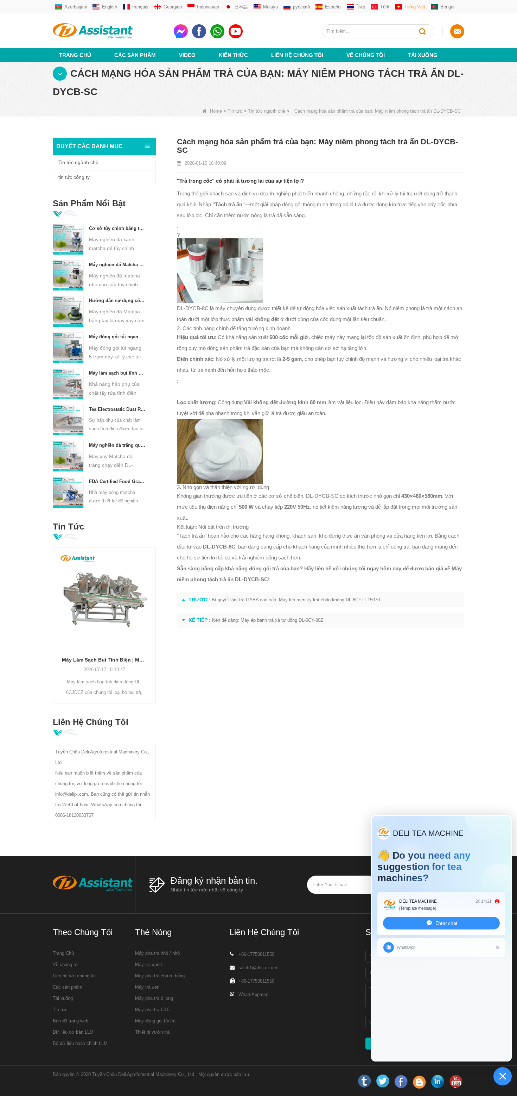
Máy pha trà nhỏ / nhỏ (157, 953)
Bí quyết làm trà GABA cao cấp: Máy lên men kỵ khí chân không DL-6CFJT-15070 (296, 599)
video (187, 55)
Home (216, 111)
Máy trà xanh (148, 964)
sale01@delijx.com (257, 967)
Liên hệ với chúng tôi (74, 975)
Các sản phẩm (135, 55)
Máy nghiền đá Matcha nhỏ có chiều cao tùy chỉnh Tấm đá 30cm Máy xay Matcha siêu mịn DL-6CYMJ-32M (117, 264)
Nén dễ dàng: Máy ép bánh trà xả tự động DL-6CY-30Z (267, 620)
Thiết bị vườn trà (152, 1032)
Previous (56, 614)
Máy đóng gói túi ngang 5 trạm (117, 336)
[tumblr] (364, 1082)
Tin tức (235, 111)
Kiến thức (233, 55)
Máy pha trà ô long (154, 998)
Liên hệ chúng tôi (297, 55)
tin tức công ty (74, 177)
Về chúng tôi (365, 55)
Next (153, 614)
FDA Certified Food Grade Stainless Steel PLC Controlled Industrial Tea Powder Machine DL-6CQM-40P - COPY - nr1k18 (117, 481)
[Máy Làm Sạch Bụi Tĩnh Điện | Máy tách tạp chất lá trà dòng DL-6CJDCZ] (104, 598)
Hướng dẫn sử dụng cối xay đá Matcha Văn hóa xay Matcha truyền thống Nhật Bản (117, 300)
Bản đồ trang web (70, 1020)
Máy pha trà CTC (152, 1009)
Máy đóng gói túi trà (155, 1020)
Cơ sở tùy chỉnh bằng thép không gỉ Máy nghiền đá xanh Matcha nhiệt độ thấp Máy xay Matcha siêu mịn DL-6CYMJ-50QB (117, 228)
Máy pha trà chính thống (160, 975)
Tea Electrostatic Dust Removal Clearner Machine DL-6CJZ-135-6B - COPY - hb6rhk (117, 409)
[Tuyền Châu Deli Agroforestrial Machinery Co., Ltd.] (110, 30)
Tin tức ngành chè (266, 111)
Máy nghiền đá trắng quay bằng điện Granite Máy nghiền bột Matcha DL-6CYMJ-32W (117, 445)
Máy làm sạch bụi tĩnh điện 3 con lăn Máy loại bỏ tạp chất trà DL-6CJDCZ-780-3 (117, 373)
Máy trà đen (147, 987)
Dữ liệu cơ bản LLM (73, 1032)
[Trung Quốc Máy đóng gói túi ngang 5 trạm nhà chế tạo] (68, 347)
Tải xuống (423, 55)
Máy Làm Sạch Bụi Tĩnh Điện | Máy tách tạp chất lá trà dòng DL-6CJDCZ (104, 660)
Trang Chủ (75, 55)
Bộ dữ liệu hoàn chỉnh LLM (80, 1043)
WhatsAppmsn (253, 994)
